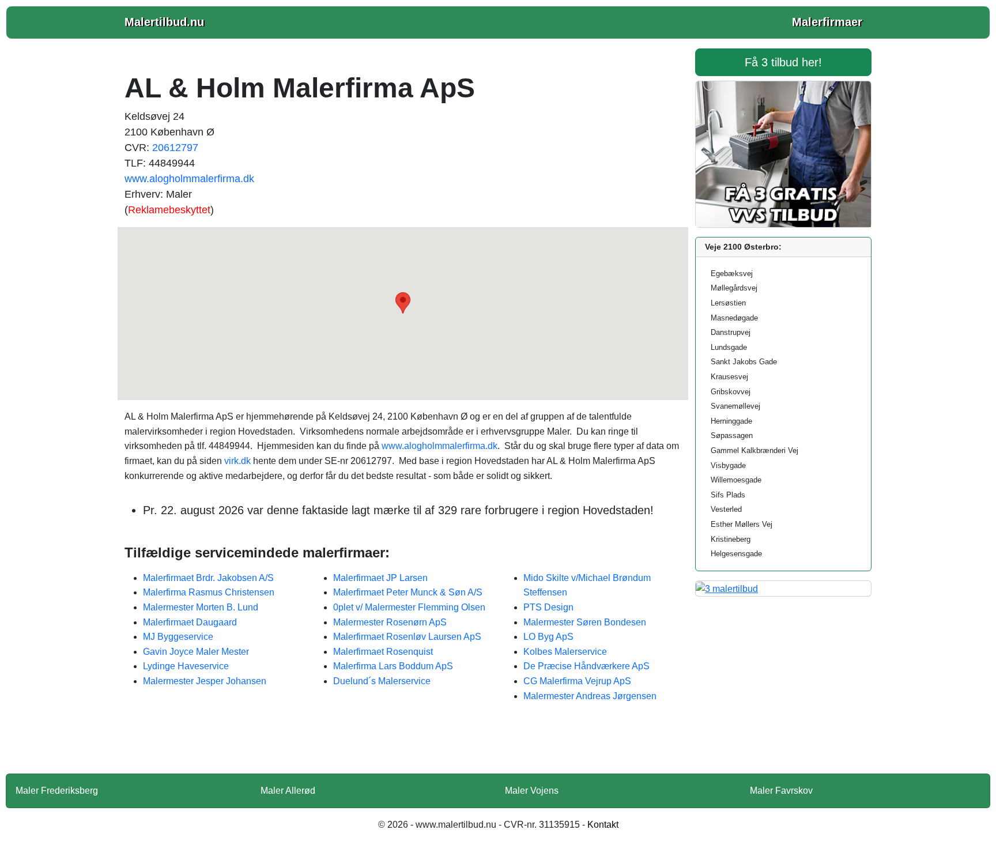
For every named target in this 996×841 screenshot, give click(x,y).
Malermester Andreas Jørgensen (590, 696)
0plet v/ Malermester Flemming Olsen (409, 607)
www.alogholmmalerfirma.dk (189, 178)
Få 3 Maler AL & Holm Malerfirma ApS (403, 745)
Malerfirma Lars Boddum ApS (393, 666)
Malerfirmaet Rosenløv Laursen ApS (407, 637)
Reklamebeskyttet (169, 210)
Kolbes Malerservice (565, 652)
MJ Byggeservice (178, 637)
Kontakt (602, 824)
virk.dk (237, 461)
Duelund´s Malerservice (382, 681)
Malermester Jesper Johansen (204, 681)
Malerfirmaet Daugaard (190, 622)
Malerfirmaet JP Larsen (380, 578)
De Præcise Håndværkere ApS (586, 666)
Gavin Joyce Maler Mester (196, 652)
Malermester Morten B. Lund (200, 607)
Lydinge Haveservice (186, 666)
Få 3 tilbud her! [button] (783, 62)
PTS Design (548, 607)
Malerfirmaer (827, 22)
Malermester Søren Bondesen (584, 622)
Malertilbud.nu (164, 22)
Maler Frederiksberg (57, 790)
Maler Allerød (288, 790)
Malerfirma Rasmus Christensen (208, 592)
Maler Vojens (532, 790)
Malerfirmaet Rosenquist (383, 652)
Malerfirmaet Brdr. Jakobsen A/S (208, 578)
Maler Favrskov (781, 790)
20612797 (175, 147)
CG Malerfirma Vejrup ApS (577, 681)
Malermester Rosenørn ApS (390, 622)
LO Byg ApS (548, 637)
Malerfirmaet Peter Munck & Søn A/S (407, 592)
